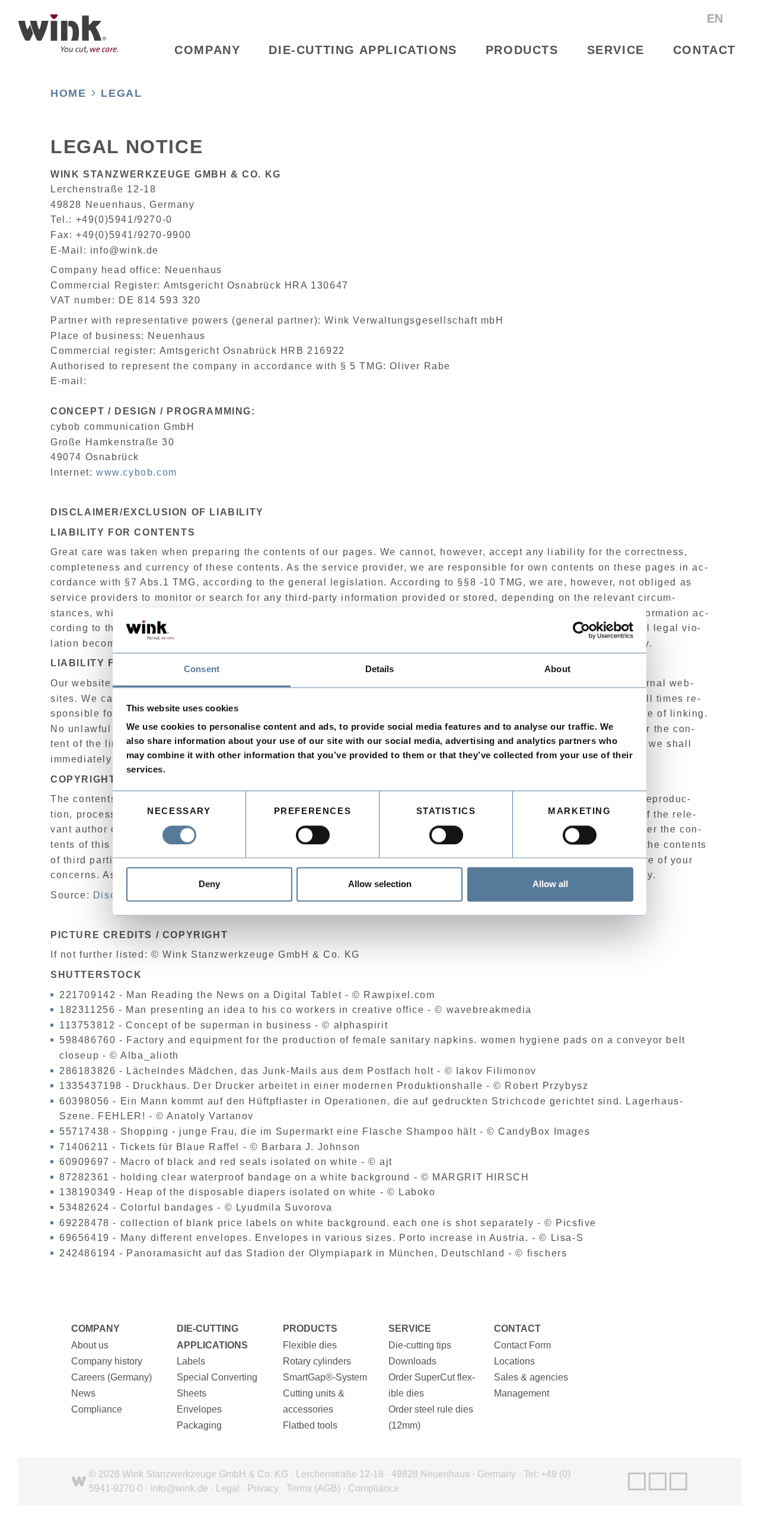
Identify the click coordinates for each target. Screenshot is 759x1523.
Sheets (191, 1393)
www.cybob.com (136, 472)
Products (522, 49)
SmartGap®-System (325, 1377)
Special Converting (217, 1377)
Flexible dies (310, 1345)
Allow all (550, 884)
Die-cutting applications (363, 49)
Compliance (96, 1409)
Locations (514, 1361)
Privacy (263, 1488)
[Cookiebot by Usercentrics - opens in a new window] (581, 630)
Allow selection (380, 884)
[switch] (313, 834)
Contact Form (522, 1345)
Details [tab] (379, 669)
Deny (209, 884)
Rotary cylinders (317, 1361)
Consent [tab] (201, 669)
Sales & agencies (531, 1377)
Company (207, 49)
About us (90, 1345)
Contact (704, 49)
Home (68, 93)
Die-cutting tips (419, 1345)
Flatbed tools (310, 1425)
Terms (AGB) (313, 1488)
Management (521, 1393)
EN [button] (716, 18)
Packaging (199, 1425)
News (83, 1393)
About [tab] (557, 669)
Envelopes (199, 1409)
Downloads (412, 1361)
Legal (121, 93)
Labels (191, 1361)
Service (616, 49)
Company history (106, 1361)
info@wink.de (179, 1488)
